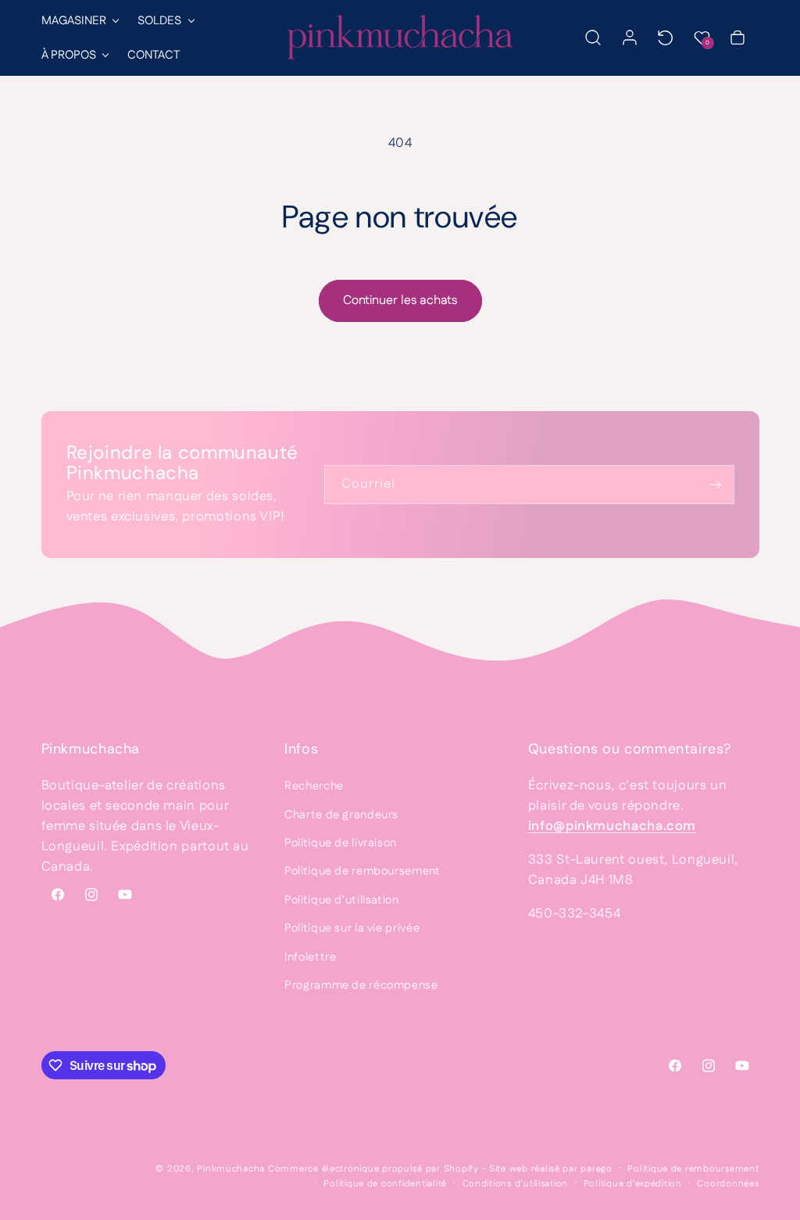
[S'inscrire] (715, 484)
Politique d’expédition (633, 1183)
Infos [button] (301, 748)
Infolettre (310, 957)
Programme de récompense (361, 985)
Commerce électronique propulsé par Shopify (373, 1168)
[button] (79, 20)
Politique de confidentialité (385, 1183)
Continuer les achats (400, 300)
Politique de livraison (340, 843)
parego (596, 1168)
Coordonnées (728, 1183)
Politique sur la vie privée (352, 928)
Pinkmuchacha (231, 1168)
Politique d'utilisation (341, 900)
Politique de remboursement (362, 871)
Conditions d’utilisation (515, 1183)
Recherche (314, 786)
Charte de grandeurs (341, 815)
